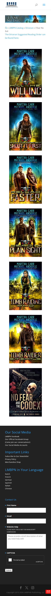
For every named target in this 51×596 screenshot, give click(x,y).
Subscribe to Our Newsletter (17, 456)
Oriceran (29, 28)
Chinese (8, 488)
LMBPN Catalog (16, 28)
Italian (7, 485)
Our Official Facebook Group (16, 439)
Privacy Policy (10, 459)
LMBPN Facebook (12, 436)
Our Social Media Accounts (16, 445)
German (8, 480)
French (8, 477)
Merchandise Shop (13, 462)
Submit (8, 570)
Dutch (7, 474)
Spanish (8, 483)
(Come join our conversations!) (17, 442)
